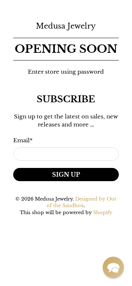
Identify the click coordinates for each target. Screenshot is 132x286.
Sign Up (66, 174)
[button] (113, 267)
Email (23, 140)
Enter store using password (66, 71)
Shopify (102, 212)
